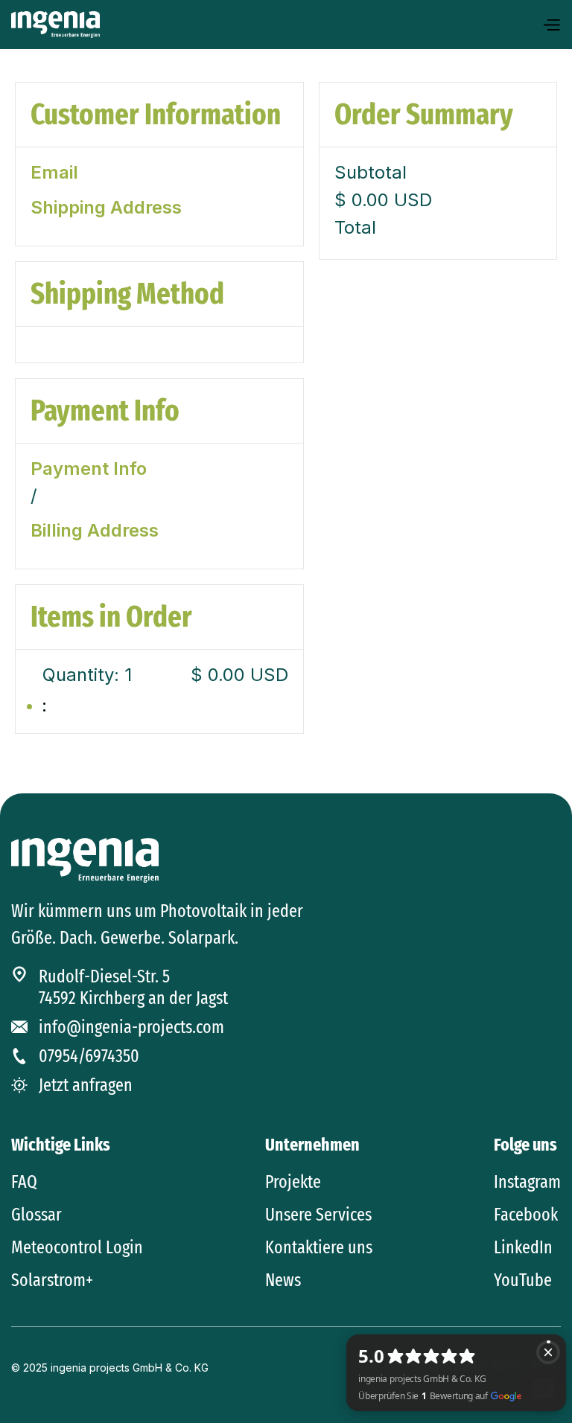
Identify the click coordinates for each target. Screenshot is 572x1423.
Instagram (527, 1181)
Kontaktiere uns (318, 1247)
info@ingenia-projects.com (131, 1027)
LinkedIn (523, 1247)
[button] (551, 25)
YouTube (523, 1280)
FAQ (24, 1181)
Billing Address (95, 530)
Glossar (36, 1214)
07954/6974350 (89, 1056)
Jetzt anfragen (86, 1085)
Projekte (293, 1181)
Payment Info (89, 468)
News (283, 1280)
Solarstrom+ (52, 1280)
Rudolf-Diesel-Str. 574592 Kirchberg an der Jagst (133, 987)
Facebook (526, 1214)
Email (54, 172)
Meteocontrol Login (77, 1247)
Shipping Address (106, 207)
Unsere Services (318, 1214)
